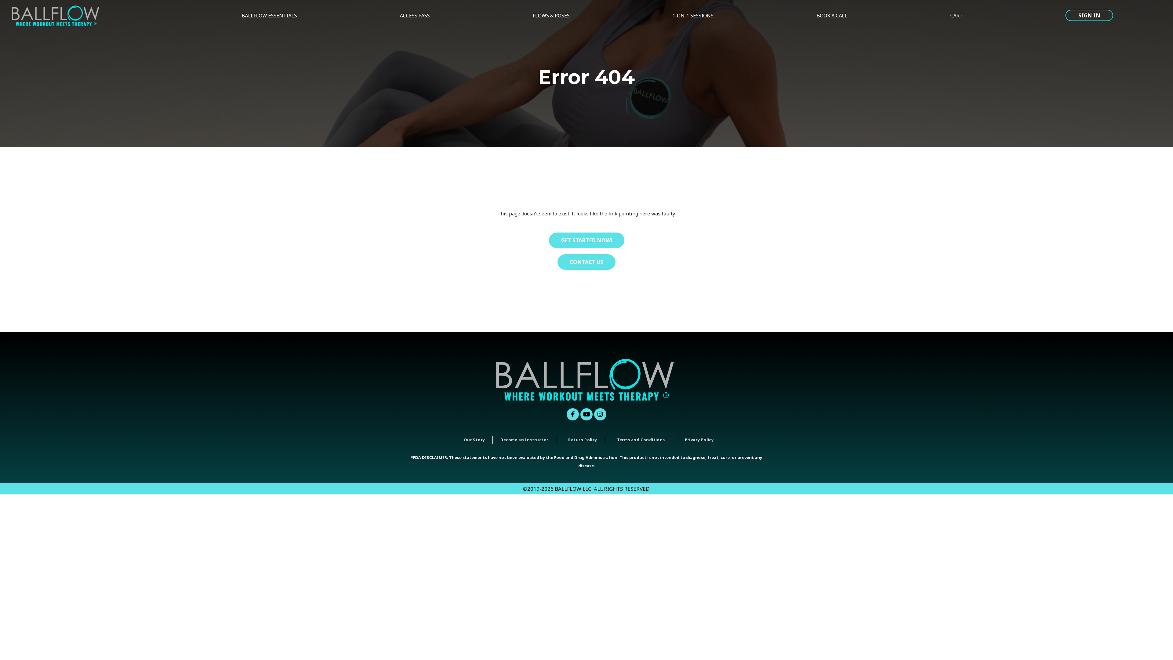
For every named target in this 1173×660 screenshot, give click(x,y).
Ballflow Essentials (269, 15)
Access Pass (415, 15)
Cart (956, 15)
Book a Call (832, 15)
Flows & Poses (551, 15)
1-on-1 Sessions (693, 15)
